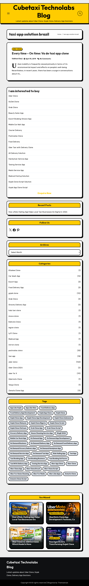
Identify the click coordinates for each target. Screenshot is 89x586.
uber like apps (55, 474)
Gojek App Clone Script (18, 188)
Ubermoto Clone (15, 379)
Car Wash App (14, 276)
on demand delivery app (40, 443)
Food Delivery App (16, 288)
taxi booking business (36, 459)
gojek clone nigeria (38, 423)
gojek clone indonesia (63, 418)
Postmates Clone (16, 136)
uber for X (13, 373)
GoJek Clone (14, 102)
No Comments (45, 59)
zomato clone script (18, 479)
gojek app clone (45, 413)
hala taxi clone (15, 310)
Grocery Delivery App (17, 305)
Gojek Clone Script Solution (20, 182)
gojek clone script (57, 423)
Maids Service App (16, 170)
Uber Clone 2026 (16, 368)
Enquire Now (44, 193)
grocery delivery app (18, 433)
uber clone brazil (33, 469)
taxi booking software (58, 459)
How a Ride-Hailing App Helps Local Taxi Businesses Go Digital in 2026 (38, 212)
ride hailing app (59, 453)
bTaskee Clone (14, 270)
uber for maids (39, 474)
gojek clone (13, 293)
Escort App (13, 282)
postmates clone (15, 350)
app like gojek (15, 408)
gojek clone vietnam (18, 428)
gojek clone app (16, 418)
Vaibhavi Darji (17, 59)
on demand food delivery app (65, 443)
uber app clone (57, 464)
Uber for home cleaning (19, 474)
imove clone (14, 316)
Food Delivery (14, 142)
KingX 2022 (61, 433)
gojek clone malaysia (18, 423)
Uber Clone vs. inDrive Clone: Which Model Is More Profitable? (25, 544)
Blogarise (51, 583)
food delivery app (48, 408)
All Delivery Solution (17, 153)
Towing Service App (17, 165)
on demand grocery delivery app (23, 448)
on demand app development (58, 438)
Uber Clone (13, 96)
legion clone (14, 328)
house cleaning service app (42, 433)
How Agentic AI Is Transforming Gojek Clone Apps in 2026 (61, 544)
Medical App (14, 339)
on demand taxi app (41, 453)
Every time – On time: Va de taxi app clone (40, 53)
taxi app (12, 356)
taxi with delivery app (18, 464)
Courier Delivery (15, 130)
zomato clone (70, 474)
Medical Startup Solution (19, 176)
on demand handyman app (50, 448)
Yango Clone (14, 385)
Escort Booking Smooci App (20, 119)
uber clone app (16, 469)
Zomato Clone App (16, 391)
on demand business (18, 443)
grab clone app (37, 428)
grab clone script (54, 428)
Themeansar (63, 583)
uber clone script (51, 469)
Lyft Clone (13, 333)
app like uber (31, 408)
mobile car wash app (18, 438)
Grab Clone (13, 107)
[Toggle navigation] (8, 13)
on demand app (36, 438)
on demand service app (19, 453)
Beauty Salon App (16, 113)
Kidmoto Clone (15, 322)
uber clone (17, 49)
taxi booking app (16, 459)
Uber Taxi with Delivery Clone (21, 147)
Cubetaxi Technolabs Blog (43, 11)
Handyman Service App (18, 159)
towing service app (39, 464)
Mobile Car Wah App (17, 125)
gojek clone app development (38, 418)
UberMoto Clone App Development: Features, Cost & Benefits (63, 519)
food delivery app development (22, 413)
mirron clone (14, 345)
